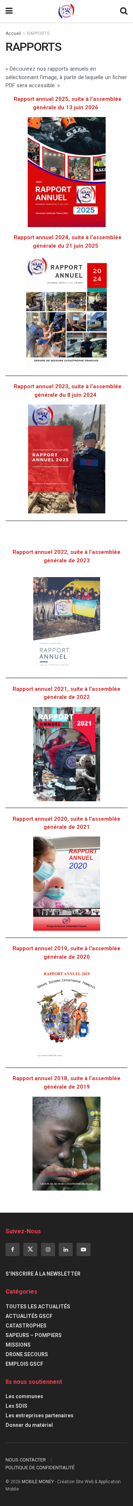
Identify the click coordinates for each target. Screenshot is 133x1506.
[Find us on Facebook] (13, 1249)
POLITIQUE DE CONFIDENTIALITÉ (40, 1467)
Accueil (13, 33)
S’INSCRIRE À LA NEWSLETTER (43, 1274)
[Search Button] (123, 11)
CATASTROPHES (26, 1326)
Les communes (24, 1396)
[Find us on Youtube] (83, 1249)
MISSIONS (18, 1345)
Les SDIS (16, 1406)
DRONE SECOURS (27, 1354)
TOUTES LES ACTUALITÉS (38, 1306)
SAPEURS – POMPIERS (34, 1335)
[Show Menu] (9, 11)
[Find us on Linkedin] (66, 1249)
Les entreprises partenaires (40, 1415)
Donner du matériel (29, 1425)
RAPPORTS (38, 33)
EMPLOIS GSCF (24, 1364)
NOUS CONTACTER (26, 1460)
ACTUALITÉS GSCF (29, 1316)
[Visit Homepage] (66, 11)
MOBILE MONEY (38, 1481)
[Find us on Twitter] (30, 1249)
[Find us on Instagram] (48, 1249)
